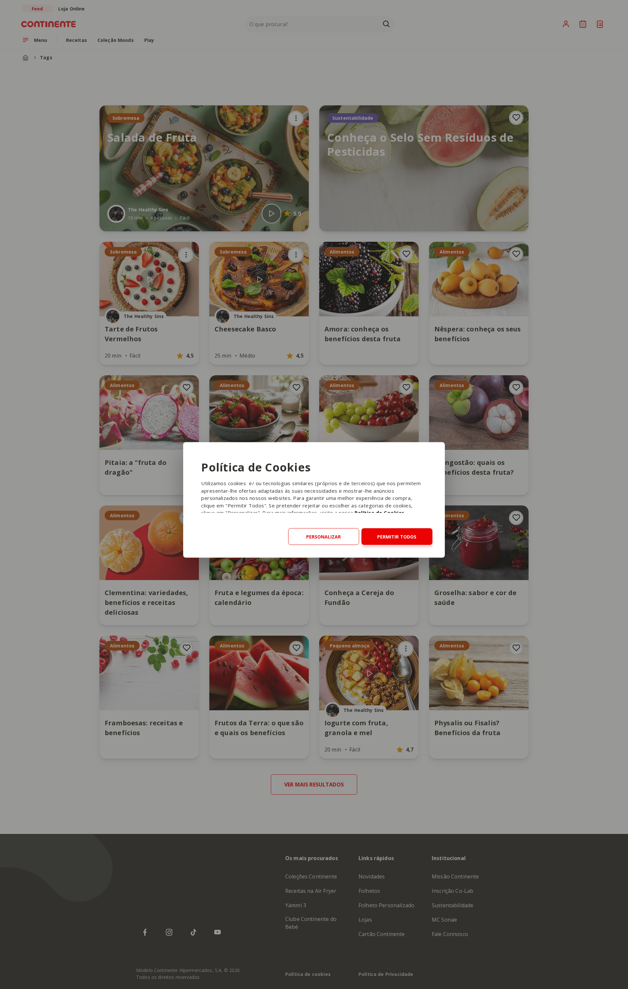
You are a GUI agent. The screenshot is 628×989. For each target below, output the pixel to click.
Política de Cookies (380, 512)
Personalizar (323, 537)
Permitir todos (396, 537)
